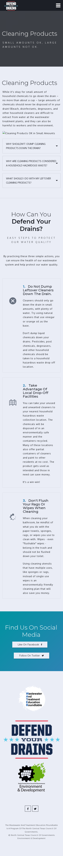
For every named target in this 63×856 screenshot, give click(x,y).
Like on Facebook (29, 644)
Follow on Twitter (30, 655)
